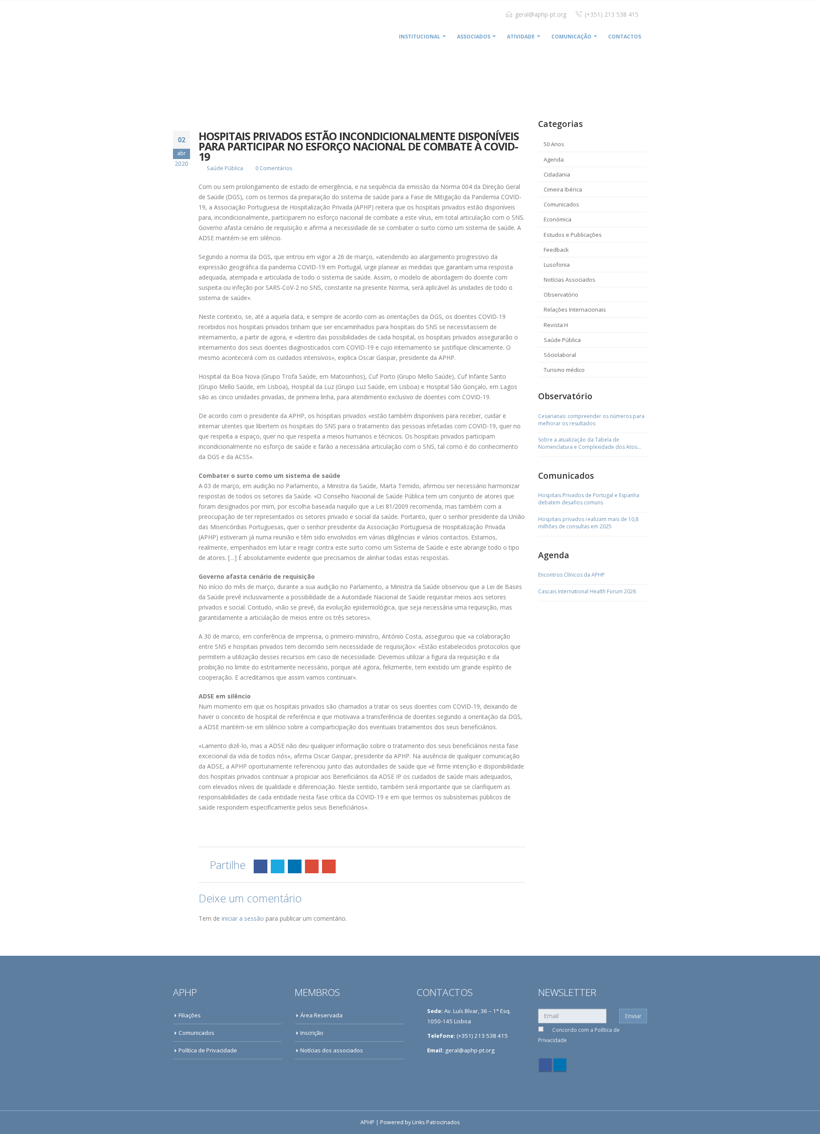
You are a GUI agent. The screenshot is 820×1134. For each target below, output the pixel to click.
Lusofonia (557, 264)
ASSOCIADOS (473, 36)
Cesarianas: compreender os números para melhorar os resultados (591, 420)
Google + (312, 866)
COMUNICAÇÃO (571, 36)
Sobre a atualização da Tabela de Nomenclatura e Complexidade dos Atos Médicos (587, 443)
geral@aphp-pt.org (540, 14)
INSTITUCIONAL (419, 36)
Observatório (561, 294)
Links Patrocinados (436, 1122)
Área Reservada (321, 1015)
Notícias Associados (569, 279)
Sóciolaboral (560, 355)
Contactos (624, 36)
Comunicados (561, 204)
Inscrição (311, 1033)
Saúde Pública (225, 168)
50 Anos (554, 144)
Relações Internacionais (575, 309)
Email (329, 866)
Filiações (190, 1015)
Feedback (556, 249)
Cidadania (557, 174)
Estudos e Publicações (573, 235)
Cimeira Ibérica (563, 189)
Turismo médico (564, 370)
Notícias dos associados (331, 1050)
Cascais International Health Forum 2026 (587, 591)
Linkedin (560, 1064)
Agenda (554, 159)
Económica (557, 219)
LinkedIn (295, 866)
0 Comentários (274, 168)
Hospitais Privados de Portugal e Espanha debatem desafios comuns (588, 499)
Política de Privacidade (208, 1050)
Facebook (260, 866)
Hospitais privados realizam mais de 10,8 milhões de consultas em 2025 (588, 523)
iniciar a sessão (243, 918)
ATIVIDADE (521, 36)
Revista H (556, 325)
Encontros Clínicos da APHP (571, 574)
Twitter (277, 866)
